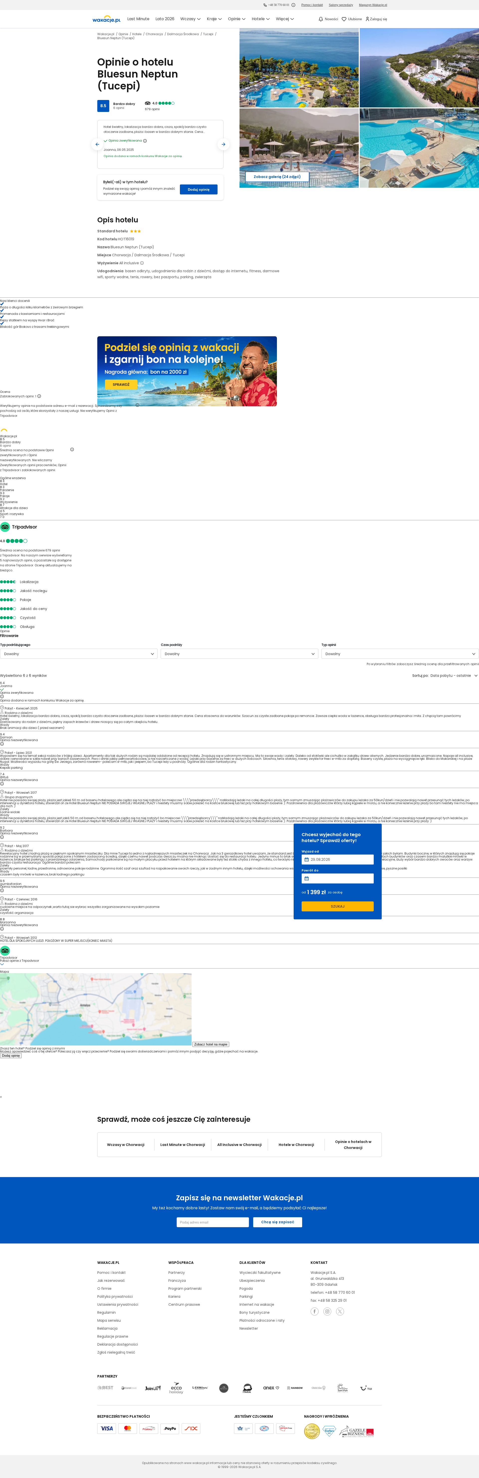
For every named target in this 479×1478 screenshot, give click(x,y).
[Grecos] (224, 1388)
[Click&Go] (319, 1388)
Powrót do (310, 870)
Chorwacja (155, 34)
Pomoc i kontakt (111, 1272)
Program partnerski (185, 1288)
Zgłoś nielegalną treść (116, 1352)
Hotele (137, 34)
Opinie (124, 34)
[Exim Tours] (200, 1388)
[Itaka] (247, 1388)
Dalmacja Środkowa (183, 34)
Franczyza (177, 1280)
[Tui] (366, 1388)
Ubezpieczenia (252, 1280)
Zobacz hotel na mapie (210, 1044)
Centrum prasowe (184, 1304)
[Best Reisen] (105, 1388)
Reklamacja (107, 1328)
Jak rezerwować (111, 1280)
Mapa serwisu (109, 1320)
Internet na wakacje (257, 1304)
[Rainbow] (295, 1388)
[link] (106, 19)
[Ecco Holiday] (176, 1388)
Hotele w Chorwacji (296, 1144)
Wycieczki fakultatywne (260, 1272)
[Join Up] (153, 1388)
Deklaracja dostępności (117, 1344)
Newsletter (249, 1328)
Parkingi (246, 1296)
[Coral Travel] (129, 1388)
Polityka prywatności (115, 1296)
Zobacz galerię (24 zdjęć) (277, 176)
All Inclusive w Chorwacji (239, 1144)
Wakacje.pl (106, 34)
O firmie (104, 1288)
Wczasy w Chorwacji (125, 1144)
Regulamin (106, 1312)
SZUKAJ (338, 906)
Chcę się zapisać (277, 1221)
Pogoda (246, 1288)
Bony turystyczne (255, 1312)
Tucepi (208, 34)
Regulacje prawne (112, 1336)
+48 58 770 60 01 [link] (278, 5)
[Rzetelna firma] (285, 1429)
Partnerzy (176, 1272)
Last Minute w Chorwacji (182, 1144)
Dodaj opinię (199, 189)
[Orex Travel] (271, 1388)
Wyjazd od (310, 852)
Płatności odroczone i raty (262, 1320)
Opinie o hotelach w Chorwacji (353, 1144)
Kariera (174, 1296)
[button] (97, 144)
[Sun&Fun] (342, 1388)
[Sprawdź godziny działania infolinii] (293, 5)
